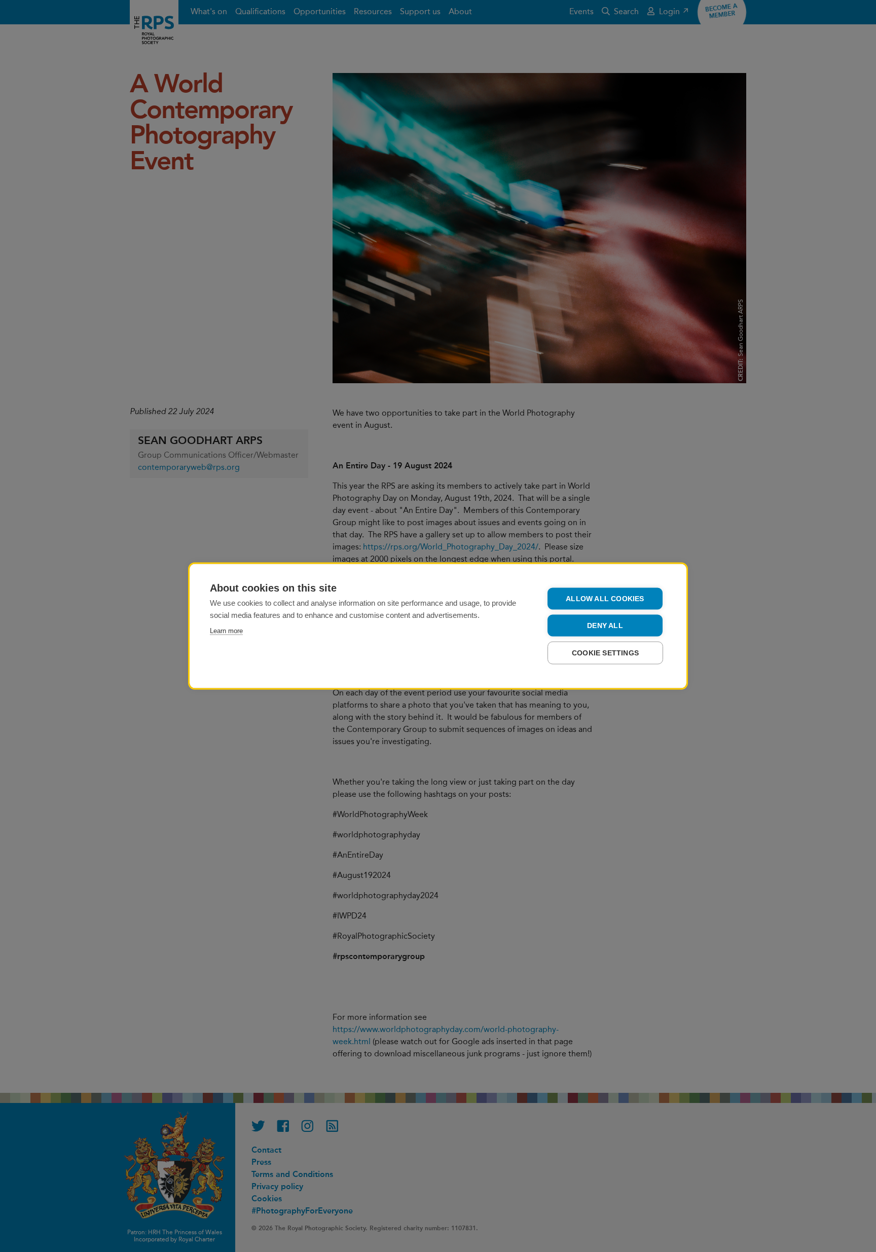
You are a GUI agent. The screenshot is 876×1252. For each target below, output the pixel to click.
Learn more (226, 631)
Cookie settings (605, 653)
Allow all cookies (605, 599)
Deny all (605, 626)
